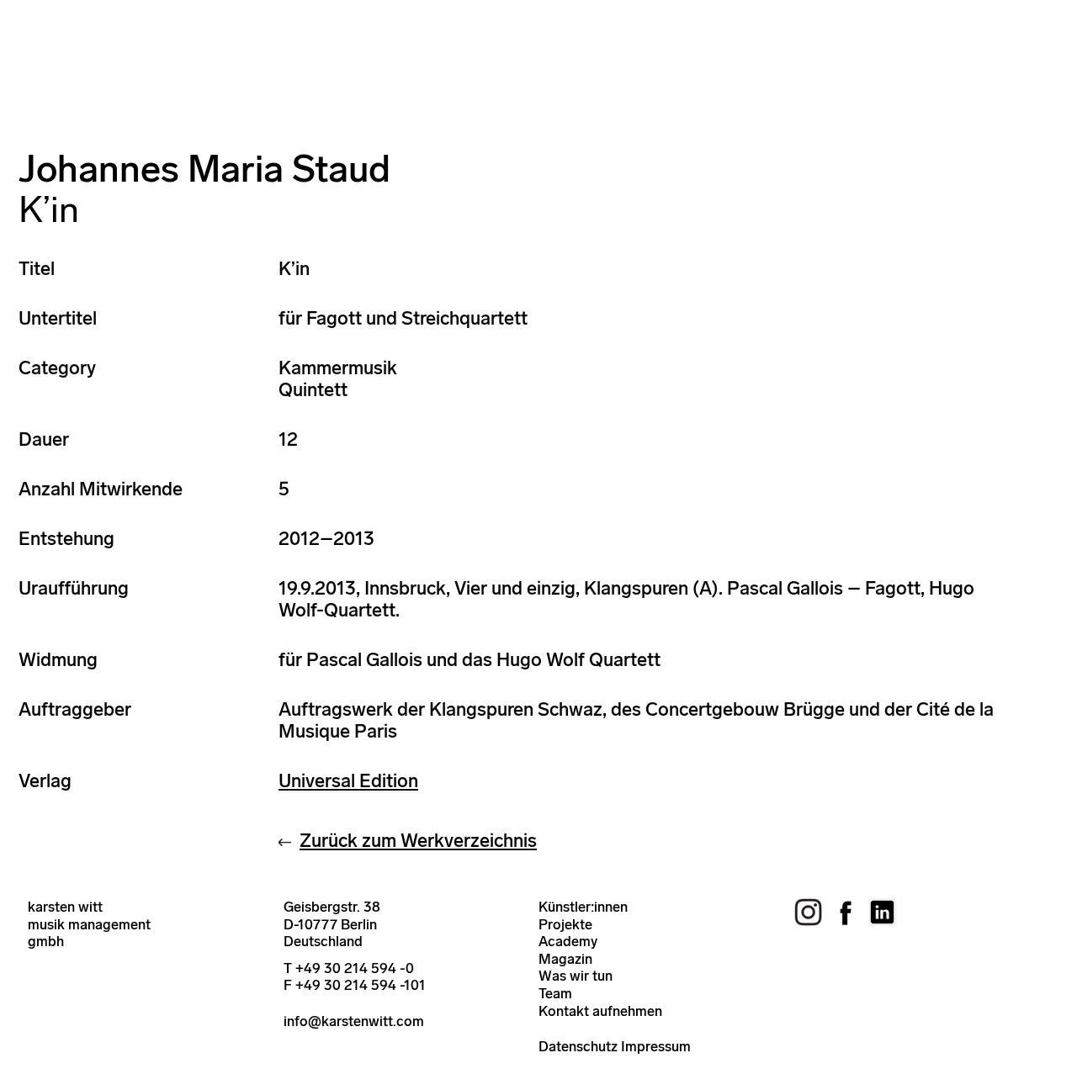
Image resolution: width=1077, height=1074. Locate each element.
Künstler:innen (583, 906)
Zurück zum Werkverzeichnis (418, 840)
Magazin (565, 958)
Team (555, 993)
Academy (567, 941)
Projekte (565, 924)
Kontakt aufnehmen (600, 1011)
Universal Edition (348, 781)
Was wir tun (575, 975)
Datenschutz (578, 1046)
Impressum (656, 1046)
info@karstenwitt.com (354, 1021)
